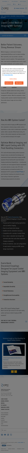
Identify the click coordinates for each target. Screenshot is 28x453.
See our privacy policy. (8, 75)
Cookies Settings (13, 78)
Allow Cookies (19, 83)
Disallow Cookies (9, 83)
